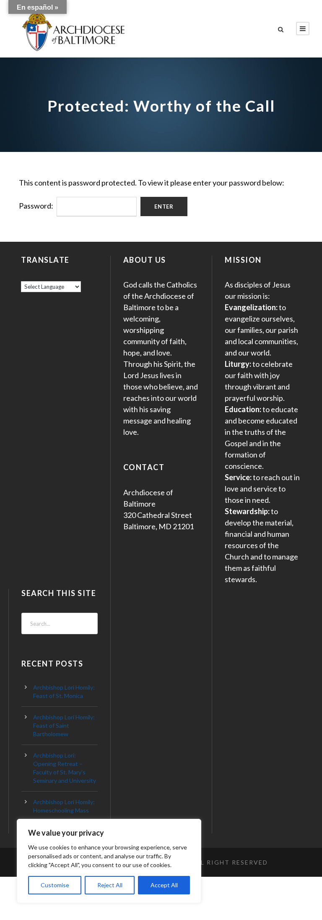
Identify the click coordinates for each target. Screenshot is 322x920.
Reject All (109, 885)
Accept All (164, 885)
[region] (109, 861)
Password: (37, 205)
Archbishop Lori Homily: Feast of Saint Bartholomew (64, 725)
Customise (55, 885)
